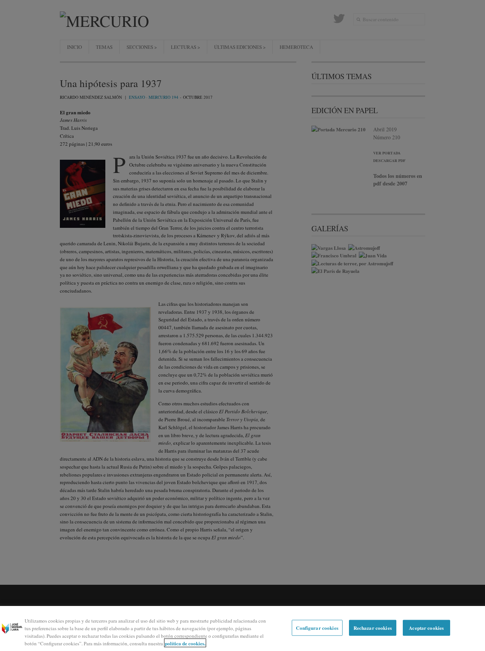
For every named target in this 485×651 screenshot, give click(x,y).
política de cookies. (185, 642)
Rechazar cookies (373, 627)
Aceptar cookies (426, 627)
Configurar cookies (317, 627)
